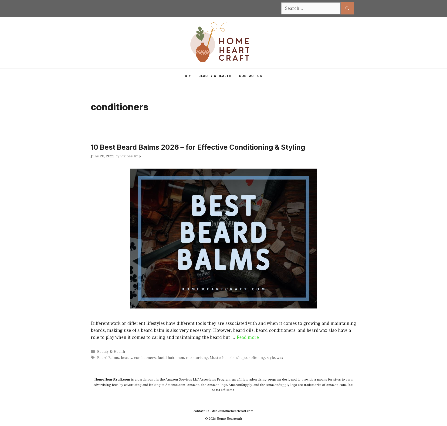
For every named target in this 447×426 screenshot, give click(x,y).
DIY (188, 76)
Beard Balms (108, 357)
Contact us (250, 76)
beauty (126, 357)
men (180, 357)
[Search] (347, 8)
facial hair (166, 357)
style (271, 357)
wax (280, 357)
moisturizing (197, 357)
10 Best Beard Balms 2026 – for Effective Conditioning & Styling (198, 147)
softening (257, 357)
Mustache (218, 357)
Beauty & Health (215, 76)
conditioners (145, 357)
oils (231, 357)
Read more (248, 337)
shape (241, 357)
